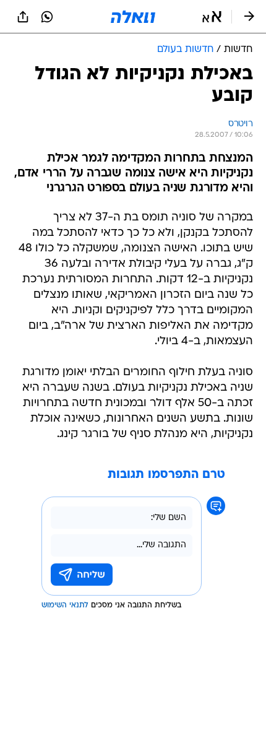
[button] (211, 16)
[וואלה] (133, 17)
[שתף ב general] (23, 17)
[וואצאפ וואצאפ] (47, 17)
